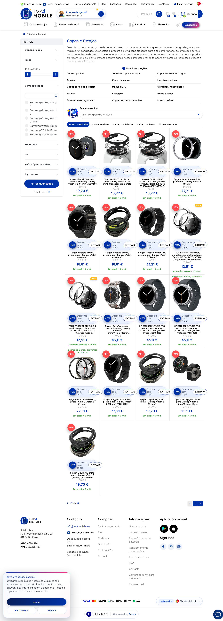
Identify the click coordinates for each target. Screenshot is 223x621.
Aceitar (36, 602)
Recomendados (80, 124)
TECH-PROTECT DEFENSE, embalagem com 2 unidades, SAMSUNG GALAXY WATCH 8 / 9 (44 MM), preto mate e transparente (187, 257)
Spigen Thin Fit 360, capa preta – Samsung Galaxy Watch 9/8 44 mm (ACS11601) (82, 181)
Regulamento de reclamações (138, 549)
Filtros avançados (42, 183)
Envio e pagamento (85, 3)
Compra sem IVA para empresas (141, 576)
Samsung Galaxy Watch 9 (43, 112)
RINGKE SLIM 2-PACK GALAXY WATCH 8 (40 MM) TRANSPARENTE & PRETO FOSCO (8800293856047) (152, 182)
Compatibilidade (34, 85)
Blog (103, 3)
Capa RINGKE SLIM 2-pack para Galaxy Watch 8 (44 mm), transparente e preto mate (117, 182)
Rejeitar (52, 610)
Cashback (115, 3)
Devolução (131, 3)
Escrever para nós (58, 4)
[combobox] (141, 115)
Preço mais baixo (124, 124)
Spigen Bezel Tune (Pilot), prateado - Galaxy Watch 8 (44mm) (187, 181)
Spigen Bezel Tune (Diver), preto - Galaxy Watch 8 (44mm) (82, 401)
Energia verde (33, 4)
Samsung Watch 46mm (43, 134)
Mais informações (136, 68)
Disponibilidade (33, 49)
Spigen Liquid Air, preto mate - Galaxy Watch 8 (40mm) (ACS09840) (82, 475)
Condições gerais (139, 557)
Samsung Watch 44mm (43, 130)
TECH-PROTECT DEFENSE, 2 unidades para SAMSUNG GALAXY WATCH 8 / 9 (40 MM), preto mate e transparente (82, 330)
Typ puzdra (31, 174)
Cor (27, 154)
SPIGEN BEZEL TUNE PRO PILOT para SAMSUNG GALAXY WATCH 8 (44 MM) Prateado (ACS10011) (187, 329)
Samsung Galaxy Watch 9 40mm (43, 120)
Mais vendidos (101, 124)
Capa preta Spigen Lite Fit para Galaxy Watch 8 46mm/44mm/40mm (187, 401)
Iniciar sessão (185, 4)
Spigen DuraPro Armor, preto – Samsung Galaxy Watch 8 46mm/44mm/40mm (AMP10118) (117, 330)
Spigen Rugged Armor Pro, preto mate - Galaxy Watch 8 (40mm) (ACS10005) (117, 401)
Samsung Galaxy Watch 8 (43, 104)
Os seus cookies (138, 532)
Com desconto (169, 124)
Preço (28, 59)
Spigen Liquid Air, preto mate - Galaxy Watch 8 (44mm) (152, 401)
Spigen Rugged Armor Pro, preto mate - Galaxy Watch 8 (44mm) (152, 254)
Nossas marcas (137, 526)
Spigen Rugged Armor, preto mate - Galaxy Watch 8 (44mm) (82, 254)
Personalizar (21, 610)
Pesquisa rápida (89, 108)
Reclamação (148, 3)
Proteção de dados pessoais (140, 540)
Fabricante (31, 144)
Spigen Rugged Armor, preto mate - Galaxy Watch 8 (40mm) (117, 254)
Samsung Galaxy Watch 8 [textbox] (97, 114)
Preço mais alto (147, 124)
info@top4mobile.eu (78, 526)
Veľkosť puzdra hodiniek (38, 164)
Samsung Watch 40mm (43, 125)
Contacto (164, 3)
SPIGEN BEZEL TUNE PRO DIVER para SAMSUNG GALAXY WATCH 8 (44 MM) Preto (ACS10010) (152, 329)
